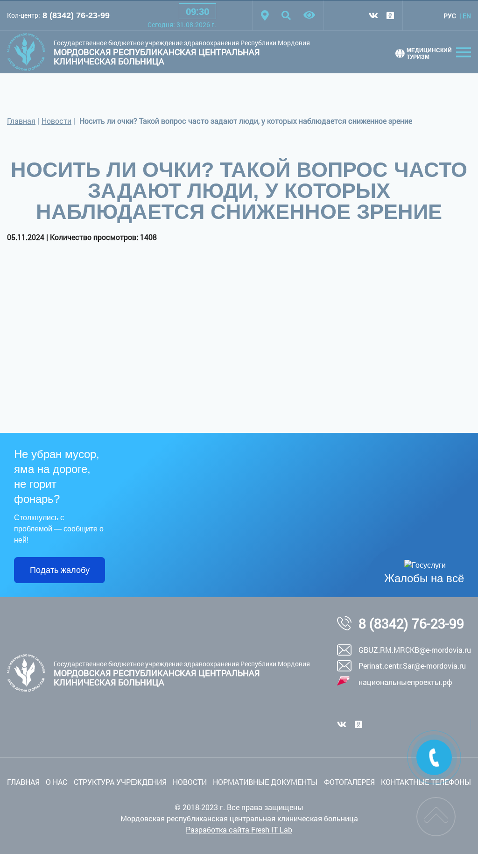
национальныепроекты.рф (405, 682)
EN (467, 15)
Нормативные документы (265, 782)
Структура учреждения (120, 782)
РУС (449, 15)
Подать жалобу (60, 570)
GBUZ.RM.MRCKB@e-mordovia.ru (414, 650)
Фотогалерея (349, 782)
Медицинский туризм (429, 53)
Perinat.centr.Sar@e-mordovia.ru (412, 665)
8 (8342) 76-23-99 (76, 15)
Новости (56, 121)
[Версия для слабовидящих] (309, 15)
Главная (21, 121)
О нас (56, 782)
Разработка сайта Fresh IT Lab (239, 829)
